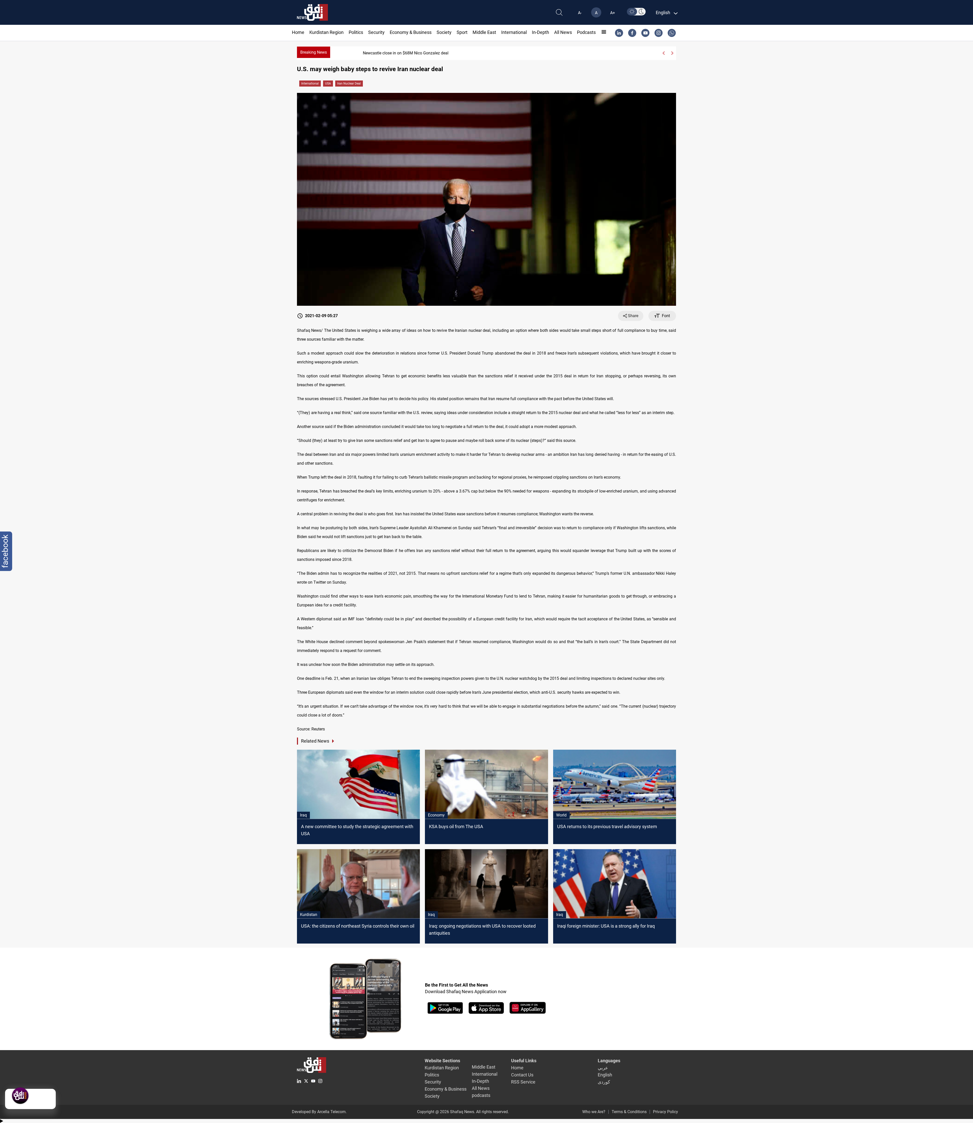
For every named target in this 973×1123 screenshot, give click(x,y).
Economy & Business (411, 32)
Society (444, 32)
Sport (462, 32)
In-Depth (540, 32)
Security (376, 32)
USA (328, 83)
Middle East (484, 32)
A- (580, 12)
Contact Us (522, 1074)
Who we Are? (593, 1111)
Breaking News (313, 52)
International (514, 32)
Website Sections (442, 1060)
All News (563, 32)
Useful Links (523, 1060)
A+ (612, 12)
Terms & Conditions (629, 1111)
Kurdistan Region (326, 32)
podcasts (586, 32)
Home (298, 32)
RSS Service (523, 1082)
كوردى (604, 1082)
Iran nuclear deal (349, 83)
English (605, 1074)
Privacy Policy (665, 1111)
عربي (603, 1067)
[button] (663, 53)
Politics (356, 32)
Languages (609, 1060)
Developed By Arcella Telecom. (319, 1111)
